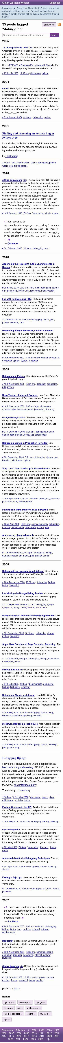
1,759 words (23, 790)
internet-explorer (25, 409)
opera (5, 849)
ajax (37, 406)
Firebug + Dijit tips (12, 877)
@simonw (12, 243)
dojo (49, 888)
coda (37, 926)
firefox (5, 585)
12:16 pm (25, 523)
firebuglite (15, 686)
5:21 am (29, 457)
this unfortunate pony (25, 785)
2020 (49, 1035)
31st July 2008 (11, 658)
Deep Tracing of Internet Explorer (20, 395)
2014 (4, 1035)
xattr (22, 322)
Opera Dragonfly (11, 829)
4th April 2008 (11, 866)
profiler (38, 555)
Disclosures (7, 1029)
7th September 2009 (14, 457)
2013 (57, 1033)
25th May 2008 (11, 712)
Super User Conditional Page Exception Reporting (29, 644)
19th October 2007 (13, 977)
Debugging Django (14, 758)
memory (6, 526)
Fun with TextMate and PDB (16, 298)
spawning (14, 635)
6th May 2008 (10, 846)
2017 (26, 1035)
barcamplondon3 (45, 951)
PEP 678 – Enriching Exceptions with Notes (30, 65)
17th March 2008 (12, 888)
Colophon (20, 1029)
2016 (19, 1035)
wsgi (47, 526)
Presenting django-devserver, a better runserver (27, 330)
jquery (32, 980)
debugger (41, 383)
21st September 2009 (14, 431)
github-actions (21, 165)
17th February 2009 (13, 552)
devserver (7, 360)
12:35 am (6, 797)
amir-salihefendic (39, 523)
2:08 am (26, 888)
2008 (19, 1033)
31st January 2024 (13, 117)
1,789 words (11, 155)
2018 (34, 1035)
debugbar (6, 954)
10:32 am (30, 951)
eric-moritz (24, 555)
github (48, 213)
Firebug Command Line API (16, 807)
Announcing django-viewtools (18, 535)
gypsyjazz (29, 434)
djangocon (7, 607)
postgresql (12, 290)
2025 (33, 1038)
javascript (38, 409)
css (42, 926)
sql (27, 290)
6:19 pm (27, 117)
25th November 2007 (14, 951)
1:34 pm (24, 744)
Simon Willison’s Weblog (16, 2)
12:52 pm (28, 977)
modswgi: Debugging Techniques (20, 723)
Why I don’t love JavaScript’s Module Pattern (26, 468)
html (19, 929)
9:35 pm (28, 552)
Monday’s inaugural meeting (17, 767)
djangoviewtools (10, 555)
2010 (34, 1033)
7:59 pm (24, 498)
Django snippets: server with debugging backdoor (29, 615)
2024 (25, 1038)
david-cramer (41, 357)
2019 (41, 1035)
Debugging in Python (13, 375)
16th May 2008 (11, 821)
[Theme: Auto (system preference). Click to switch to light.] (48, 1039)
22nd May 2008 (20, 797)
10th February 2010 (13, 357)
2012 (49, 1033)
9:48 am (26, 319)
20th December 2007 (14, 926)
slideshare (17, 715)
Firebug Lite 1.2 (10, 669)
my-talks (37, 715)
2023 (18, 1038)
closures (34, 498)
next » (17, 988)
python (45, 73)
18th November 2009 (14, 383)
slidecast (6, 715)
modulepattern (25, 501)
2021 (57, 1035)
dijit (44, 888)
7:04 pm (22, 846)
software (45, 929)
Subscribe (55, 2)
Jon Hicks (12, 921)
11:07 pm (24, 73)
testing (27, 800)
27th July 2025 (11, 73)
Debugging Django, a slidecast (18, 695)
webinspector (8, 932)
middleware (17, 460)
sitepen (5, 869)
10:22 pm (30, 581)
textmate (14, 322)
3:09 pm (29, 926)
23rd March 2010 (12, 319)
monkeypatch (47, 290)
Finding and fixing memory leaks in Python (25, 509)
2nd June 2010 (11, 287)
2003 (41, 1029)
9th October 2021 (20, 162)
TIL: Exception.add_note (15, 47)
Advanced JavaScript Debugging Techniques (26, 858)
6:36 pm (30, 431)
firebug (51, 581)
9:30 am (23, 683)
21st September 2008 (14, 604)
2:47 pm (24, 712)
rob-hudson (41, 607)
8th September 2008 (14, 632)
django (55, 287)
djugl (51, 712)
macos (46, 319)
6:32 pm (30, 604)
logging (39, 980)
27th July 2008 (11, 683)
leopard (36, 929)
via (31, 47)
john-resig (49, 409)
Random (50, 24)
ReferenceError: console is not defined (23, 570)
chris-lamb (34, 287)
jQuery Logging (10, 965)
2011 (41, 1033)
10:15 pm (29, 632)
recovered (35, 290)
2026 (40, 1038)
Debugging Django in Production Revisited (25, 442)
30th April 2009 (11, 498)
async (34, 162)
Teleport (20, 8)
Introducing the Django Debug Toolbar (22, 593)
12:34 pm (30, 383)
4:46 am (6, 162)
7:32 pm (27, 213)
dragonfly (44, 846)
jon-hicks (27, 929)
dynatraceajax (9, 409)
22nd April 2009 (11, 523)
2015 (11, 1035)
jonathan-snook (9, 501)
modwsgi (53, 744)
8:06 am (29, 406)
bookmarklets (35, 683)
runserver (33, 360)
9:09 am (24, 287)
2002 (34, 1029)
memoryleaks (17, 526)
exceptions (53, 658)
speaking (27, 715)
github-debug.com (12, 179)
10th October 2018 (13, 213)
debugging (35, 73)
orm (4, 290)
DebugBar (7, 940)
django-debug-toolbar (14, 417)
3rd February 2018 (13, 248)
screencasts (41, 434)
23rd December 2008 (14, 581)
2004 (49, 1029)
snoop (5, 88)
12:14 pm (24, 821)
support (55, 213)
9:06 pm (23, 658)
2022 (10, 1038)
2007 (11, 1033)
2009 (26, 1033)
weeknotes (7, 165)
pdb (52, 319)
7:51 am (23, 866)
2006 (4, 1033)
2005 (56, 1029)
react (46, 248)
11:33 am (28, 357)
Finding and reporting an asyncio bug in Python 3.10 (28, 135)
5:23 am (27, 248)
